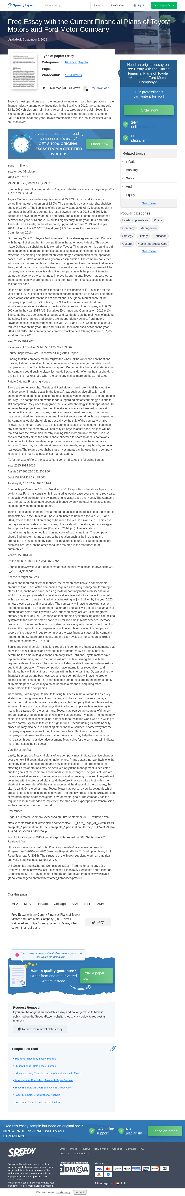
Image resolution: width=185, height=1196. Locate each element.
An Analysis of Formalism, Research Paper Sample (43, 1080)
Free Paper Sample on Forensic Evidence (39, 1102)
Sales (130, 178)
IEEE (87, 904)
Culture (127, 243)
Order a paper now (93, 975)
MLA (27, 904)
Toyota (83, 62)
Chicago (60, 904)
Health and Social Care (152, 243)
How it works (101, 1148)
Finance (71, 62)
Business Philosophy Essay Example (35, 1058)
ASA (75, 904)
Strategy (127, 235)
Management (149, 228)
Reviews (85, 1148)
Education (160, 235)
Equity (130, 195)
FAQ (142, 1148)
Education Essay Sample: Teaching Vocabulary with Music (48, 1073)
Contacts (131, 1148)
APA (15, 904)
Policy (158, 220)
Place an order (165, 1131)
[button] (20, 5)
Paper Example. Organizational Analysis (37, 1094)
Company (128, 228)
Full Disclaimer (15, 1179)
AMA (100, 904)
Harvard (42, 904)
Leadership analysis (135, 220)
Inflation (131, 161)
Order (63, 1148)
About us (117, 1148)
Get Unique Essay (164, 5)
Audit (129, 186)
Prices (73, 1148)
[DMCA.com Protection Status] (75, 1173)
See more (149, 203)
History (143, 235)
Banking (132, 170)
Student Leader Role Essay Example (36, 1065)
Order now (99, 144)
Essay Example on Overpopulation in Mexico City (43, 1087)
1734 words (73, 75)
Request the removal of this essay (42, 1029)
